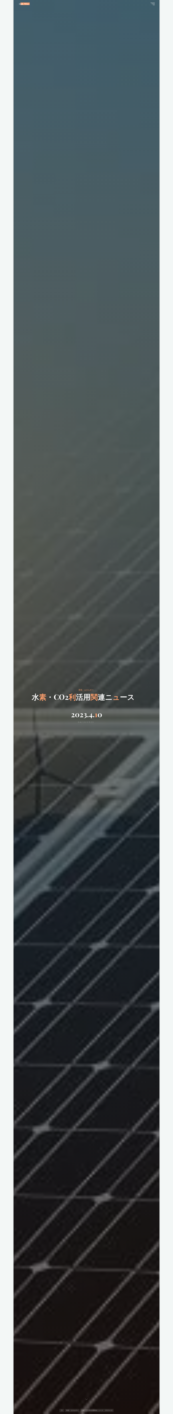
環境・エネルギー (86, 690)
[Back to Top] (164, 1405)
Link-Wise (24, 3)
